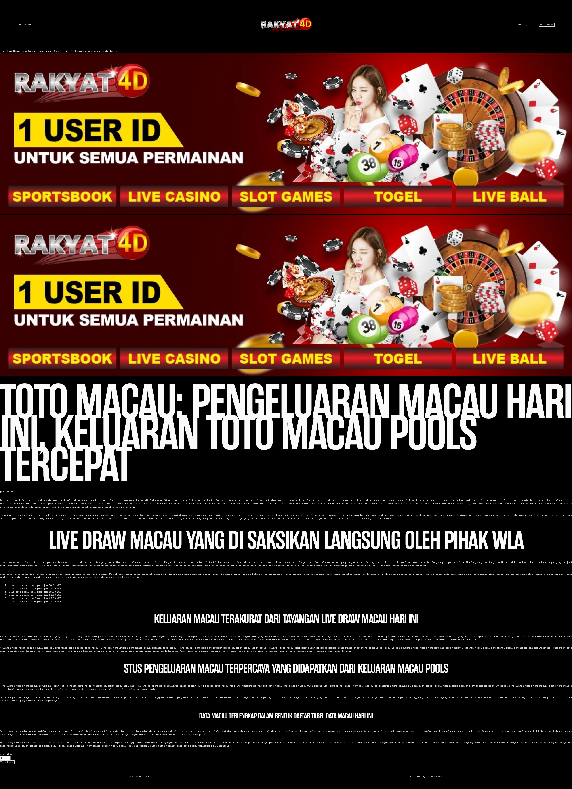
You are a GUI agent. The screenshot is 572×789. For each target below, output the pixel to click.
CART (522, 24)
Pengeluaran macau (11, 685)
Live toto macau (10, 574)
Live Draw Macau (10, 51)
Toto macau (7, 500)
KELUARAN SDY (434, 776)
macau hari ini (141, 515)
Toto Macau (24, 24)
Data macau (6, 731)
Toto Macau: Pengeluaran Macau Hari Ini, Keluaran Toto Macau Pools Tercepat (71, 51)
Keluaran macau (9, 636)
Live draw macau (10, 562)
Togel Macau (546, 24)
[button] (7, 762)
